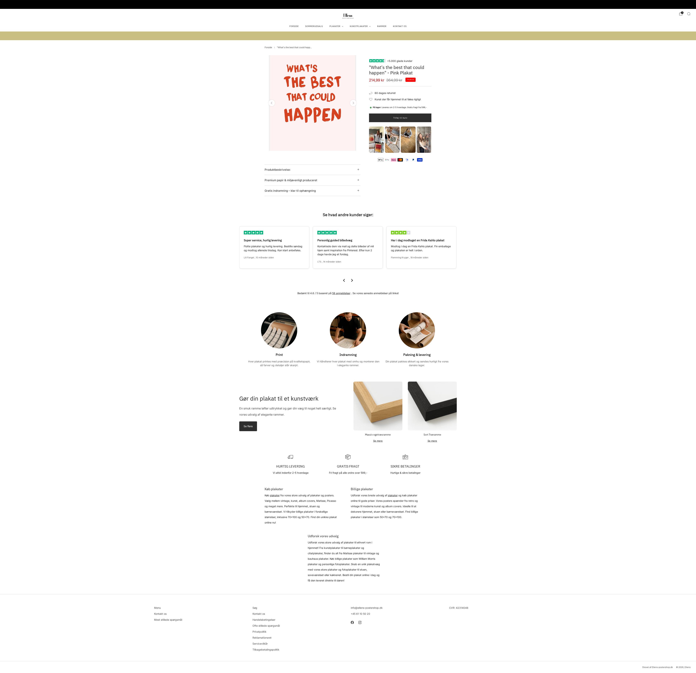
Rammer (381, 26)
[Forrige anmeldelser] (344, 280)
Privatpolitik (259, 631)
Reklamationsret (262, 637)
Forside (294, 26)
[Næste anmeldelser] (352, 280)
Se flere (248, 426)
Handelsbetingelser (263, 619)
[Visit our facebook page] (352, 622)
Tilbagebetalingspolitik (265, 649)
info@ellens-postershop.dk (367, 607)
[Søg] (689, 14)
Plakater (335, 26)
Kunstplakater (359, 26)
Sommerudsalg (314, 26)
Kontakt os (400, 26)
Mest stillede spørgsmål (168, 619)
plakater (275, 495)
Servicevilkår (260, 643)
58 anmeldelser (341, 293)
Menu (157, 607)
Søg (254, 607)
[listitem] (348, 4)
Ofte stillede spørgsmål (266, 625)
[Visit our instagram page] (360, 622)
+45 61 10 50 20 (360, 613)
